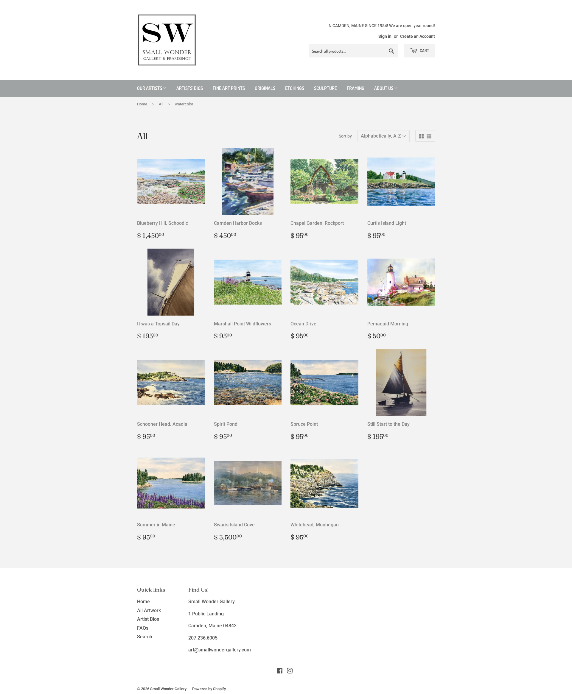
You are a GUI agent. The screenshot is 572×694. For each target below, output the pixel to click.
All (161, 104)
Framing (355, 88)
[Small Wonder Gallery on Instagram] (290, 671)
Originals (265, 88)
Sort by (345, 136)
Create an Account (417, 36)
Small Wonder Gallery (168, 689)
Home (142, 104)
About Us (384, 88)
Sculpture (325, 88)
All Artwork (149, 610)
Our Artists (150, 88)
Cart (424, 50)
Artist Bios (148, 619)
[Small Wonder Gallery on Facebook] (279, 671)
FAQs (142, 628)
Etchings (294, 88)
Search (144, 637)
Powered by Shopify (209, 689)
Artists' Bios (189, 88)
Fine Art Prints (229, 88)
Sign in (384, 36)
